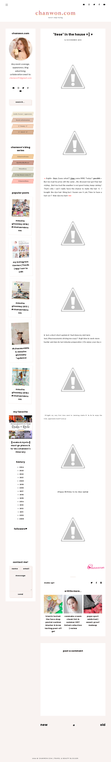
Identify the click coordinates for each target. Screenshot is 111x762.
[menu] (7, 5)
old (102, 725)
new (44, 725)
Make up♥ (49, 582)
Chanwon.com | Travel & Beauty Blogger (58, 758)
